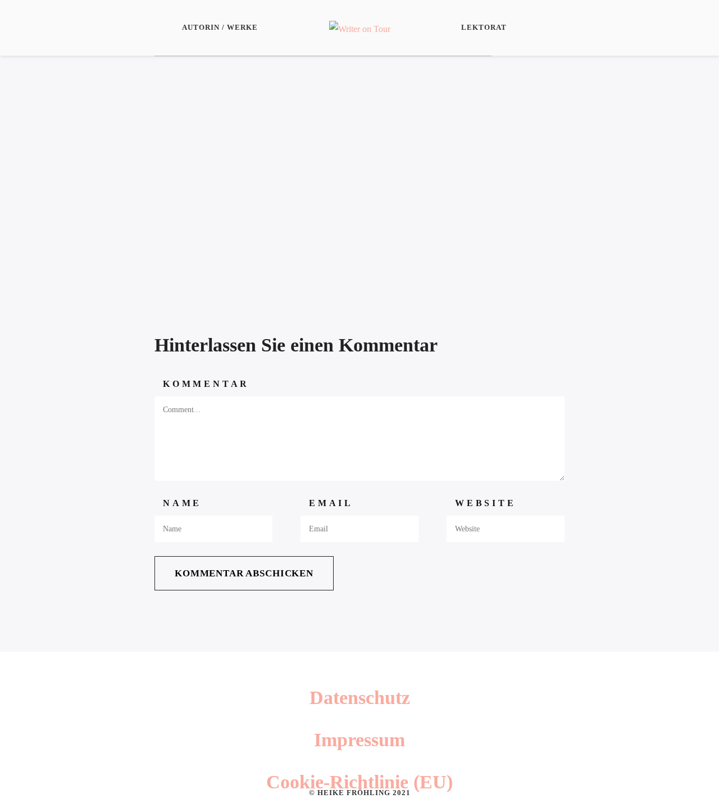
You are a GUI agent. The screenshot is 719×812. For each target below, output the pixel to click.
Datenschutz (360, 697)
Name (182, 503)
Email (331, 503)
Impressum (359, 739)
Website (485, 503)
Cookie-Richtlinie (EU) (359, 782)
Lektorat (484, 27)
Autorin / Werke (220, 27)
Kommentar (206, 384)
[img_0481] (323, 170)
